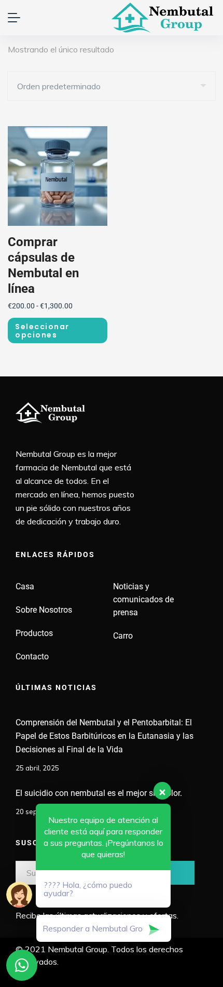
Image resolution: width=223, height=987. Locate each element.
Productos (34, 633)
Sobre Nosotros (44, 610)
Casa (25, 586)
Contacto (32, 656)
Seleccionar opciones (42, 330)
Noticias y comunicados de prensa (143, 599)
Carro (123, 636)
